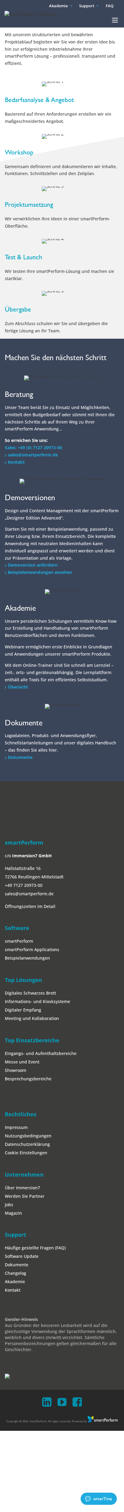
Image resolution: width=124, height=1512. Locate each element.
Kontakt (16, 462)
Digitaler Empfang (23, 1010)
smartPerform (19, 941)
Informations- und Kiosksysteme (37, 1001)
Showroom (15, 1070)
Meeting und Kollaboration (32, 1018)
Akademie (58, 5)
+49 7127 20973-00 (23, 885)
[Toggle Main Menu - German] (115, 20)
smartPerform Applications (32, 949)
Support (86, 5)
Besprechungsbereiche (28, 1079)
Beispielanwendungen (27, 958)
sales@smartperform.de (33, 455)
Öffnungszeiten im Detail (30, 906)
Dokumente (20, 757)
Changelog (15, 1273)
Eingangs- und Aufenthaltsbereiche (40, 1053)
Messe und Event (22, 1062)
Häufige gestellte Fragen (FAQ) (35, 1248)
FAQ (109, 5)
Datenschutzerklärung (27, 1144)
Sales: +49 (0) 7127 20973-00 (33, 447)
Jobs (9, 1204)
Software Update (22, 1256)
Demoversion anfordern (32, 565)
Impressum (16, 1127)
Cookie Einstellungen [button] (26, 1153)
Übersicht (18, 687)
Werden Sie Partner (25, 1196)
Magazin (13, 1213)
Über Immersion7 (22, 1188)
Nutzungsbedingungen (28, 1136)
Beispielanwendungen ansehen (40, 572)
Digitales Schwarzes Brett (30, 993)
